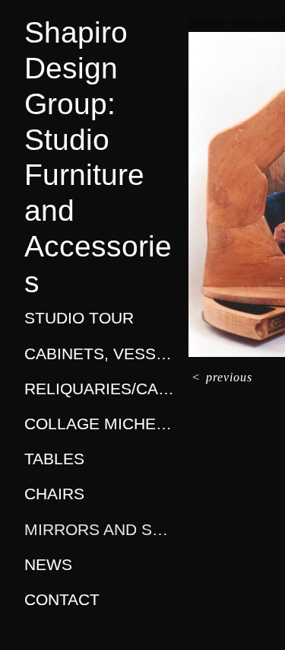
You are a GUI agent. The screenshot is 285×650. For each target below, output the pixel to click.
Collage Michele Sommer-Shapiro (100, 423)
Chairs (54, 493)
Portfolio (205, 23)
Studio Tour (79, 318)
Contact (62, 599)
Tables (54, 458)
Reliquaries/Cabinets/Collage (100, 388)
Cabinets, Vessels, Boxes (100, 353)
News (48, 564)
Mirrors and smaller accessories (100, 529)
